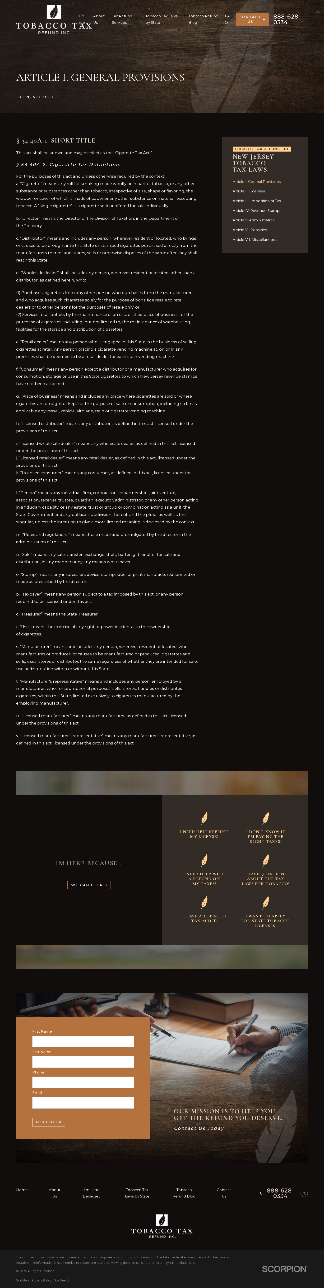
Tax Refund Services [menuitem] (122, 19)
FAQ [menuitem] (227, 19)
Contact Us (250, 19)
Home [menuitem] (82, 19)
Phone (38, 1072)
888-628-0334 (287, 19)
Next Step (49, 1122)
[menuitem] (265, 182)
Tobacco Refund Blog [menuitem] (203, 19)
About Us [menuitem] (99, 19)
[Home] (54, 19)
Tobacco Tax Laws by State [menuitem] (161, 19)
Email (37, 1093)
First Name (42, 1032)
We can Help (87, 885)
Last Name (41, 1052)
